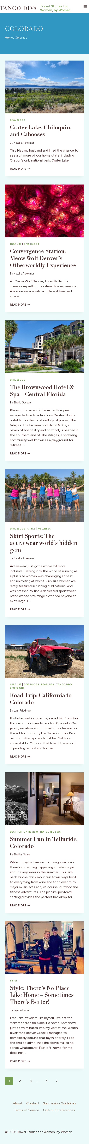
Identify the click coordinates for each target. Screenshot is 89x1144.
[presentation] (44, 87)
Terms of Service (26, 1110)
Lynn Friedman (22, 710)
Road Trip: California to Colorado (41, 699)
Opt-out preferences (59, 1110)
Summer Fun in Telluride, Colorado (44, 843)
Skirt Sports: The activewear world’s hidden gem (43, 543)
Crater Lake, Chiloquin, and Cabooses (40, 131)
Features (47, 684)
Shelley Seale (22, 854)
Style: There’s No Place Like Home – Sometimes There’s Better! (42, 995)
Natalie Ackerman (24, 142)
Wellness (44, 528)
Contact (32, 1103)
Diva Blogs (17, 120)
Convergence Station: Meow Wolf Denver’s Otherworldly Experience (43, 258)
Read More (20, 168)
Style (31, 528)
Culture (16, 244)
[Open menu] (85, 6)
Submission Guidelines (59, 1103)
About (17, 1103)
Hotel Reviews (50, 831)
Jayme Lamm (22, 1010)
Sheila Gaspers (22, 402)
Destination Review (24, 831)
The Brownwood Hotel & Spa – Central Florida (42, 391)
